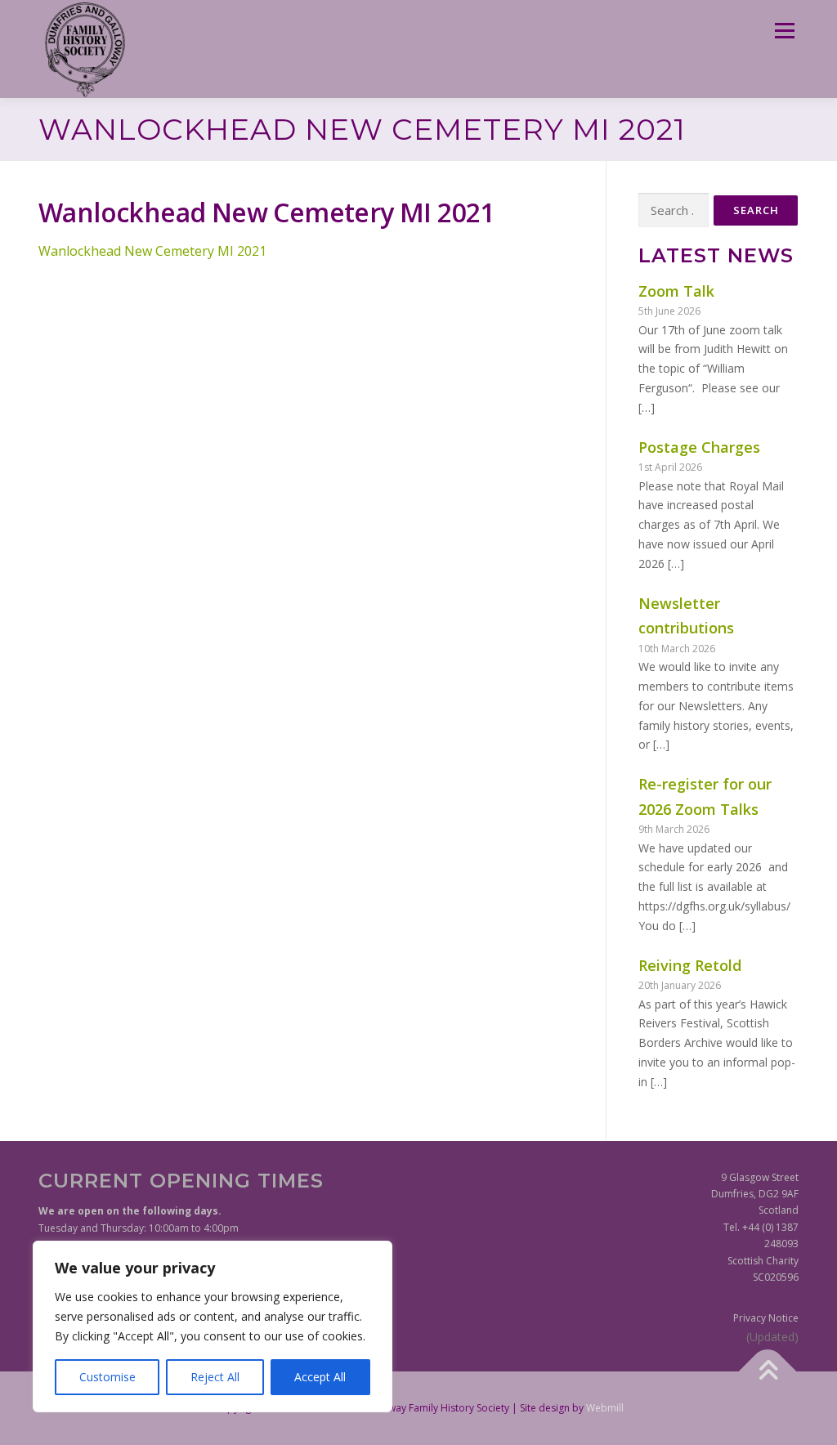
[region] (212, 1326)
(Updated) (772, 1336)
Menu (784, 30)
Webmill (605, 1408)
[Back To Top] (768, 1371)
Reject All (214, 1377)
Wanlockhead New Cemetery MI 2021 (152, 251)
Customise (107, 1377)
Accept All (320, 1377)
